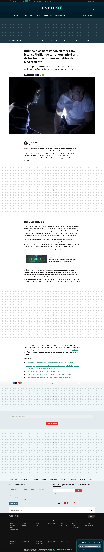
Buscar (91, 510)
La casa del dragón (14, 498)
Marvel (21, 40)
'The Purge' (40, 226)
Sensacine (37, 523)
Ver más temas (13, 503)
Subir (90, 516)
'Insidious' (60, 155)
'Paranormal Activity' (48, 155)
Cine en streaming (39, 383)
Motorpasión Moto (64, 525)
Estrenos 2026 (43, 479)
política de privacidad (70, 494)
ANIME (39, 15)
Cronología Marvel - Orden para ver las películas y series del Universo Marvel (50, 374)
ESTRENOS (24, 15)
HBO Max (41, 495)
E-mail (43, 75)
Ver (52, 423)
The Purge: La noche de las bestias (61, 383)
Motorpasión (62, 523)
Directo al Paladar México (51, 542)
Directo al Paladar (51, 523)
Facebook (86, 15)
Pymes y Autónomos (89, 525)
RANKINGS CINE (48, 15)
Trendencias (74, 523)
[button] (33, 142)
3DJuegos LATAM (25, 541)
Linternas (41, 498)
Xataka (11, 523)
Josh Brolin (63, 40)
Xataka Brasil (12, 543)
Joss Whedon (35, 40)
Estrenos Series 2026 (53, 479)
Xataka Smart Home (14, 529)
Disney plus (41, 489)
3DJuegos (24, 523)
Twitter (94, 15)
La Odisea (42, 40)
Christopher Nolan (50, 40)
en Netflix (75, 350)
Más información (52, 550)
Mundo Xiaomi (13, 531)
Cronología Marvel (82, 479)
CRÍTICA (16, 15)
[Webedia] (14, 516)
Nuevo (90, 10)
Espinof (52, 8)
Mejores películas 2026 (33, 479)
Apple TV (12, 495)
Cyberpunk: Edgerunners (88, 40)
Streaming (48, 383)
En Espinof (51, 257)
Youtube (91, 15)
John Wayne (70, 40)
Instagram (83, 15)
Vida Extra (24, 525)
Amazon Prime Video (29, 489)
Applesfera (12, 527)
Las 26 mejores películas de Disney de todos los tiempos (43, 371)
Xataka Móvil (12, 525)
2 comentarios (29, 74)
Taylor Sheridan (78, 40)
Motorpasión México (64, 541)
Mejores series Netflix (63, 479)
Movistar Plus (13, 492)
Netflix (30, 383)
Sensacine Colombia (39, 543)
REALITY (32, 15)
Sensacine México (38, 541)
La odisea (26, 495)
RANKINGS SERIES (60, 15)
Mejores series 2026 (23, 479)
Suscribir (78, 490)
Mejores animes (73, 479)
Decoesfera (74, 525)
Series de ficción (14, 489)
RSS (71, 502)
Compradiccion (75, 527)
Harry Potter (27, 40)
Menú (13, 10)
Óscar (57, 40)
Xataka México (13, 541)
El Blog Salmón (88, 523)
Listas (40, 492)
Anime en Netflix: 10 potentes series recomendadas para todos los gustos (49, 362)
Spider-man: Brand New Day (29, 498)
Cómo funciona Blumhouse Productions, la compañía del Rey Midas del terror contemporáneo (63, 260)
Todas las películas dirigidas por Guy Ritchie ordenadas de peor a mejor (48, 378)
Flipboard (88, 15)
